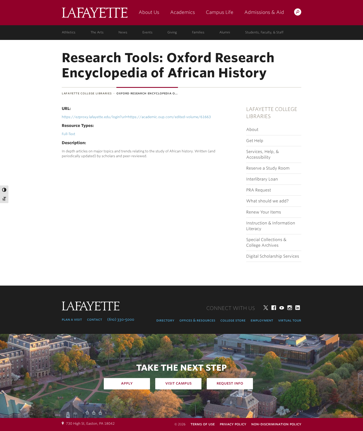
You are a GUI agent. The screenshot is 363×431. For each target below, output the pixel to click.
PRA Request (258, 190)
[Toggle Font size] (4, 198)
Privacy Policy (233, 424)
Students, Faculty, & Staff (264, 32)
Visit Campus (178, 383)
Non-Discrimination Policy (276, 424)
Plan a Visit (72, 319)
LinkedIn (297, 307)
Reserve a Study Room (267, 168)
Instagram (289, 307)
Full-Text (68, 134)
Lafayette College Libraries (87, 93)
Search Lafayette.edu (297, 13)
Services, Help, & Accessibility (262, 154)
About (252, 129)
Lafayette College (95, 14)
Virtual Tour (289, 320)
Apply (127, 383)
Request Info (230, 383)
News (122, 32)
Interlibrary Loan (262, 179)
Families (198, 32)
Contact (94, 319)
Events (147, 32)
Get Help (254, 140)
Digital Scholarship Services (272, 256)
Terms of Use (203, 424)
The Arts (97, 32)
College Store (233, 320)
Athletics (68, 32)
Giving (172, 32)
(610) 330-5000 (120, 319)
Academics (182, 12)
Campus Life (219, 12)
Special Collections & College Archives (266, 242)
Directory (165, 320)
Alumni (224, 32)
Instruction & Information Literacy (270, 226)
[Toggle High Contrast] (4, 189)
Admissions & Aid (264, 12)
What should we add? (267, 201)
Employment (262, 320)
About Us (149, 12)
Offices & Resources (197, 320)
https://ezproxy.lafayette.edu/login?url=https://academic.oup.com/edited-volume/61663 (136, 117)
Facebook (273, 307)
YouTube (281, 307)
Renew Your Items (263, 212)
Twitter (265, 307)
